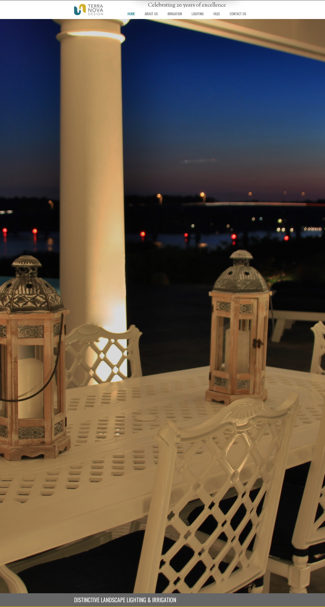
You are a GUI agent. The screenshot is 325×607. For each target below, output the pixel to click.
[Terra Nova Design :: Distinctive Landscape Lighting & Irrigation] (88, 9)
